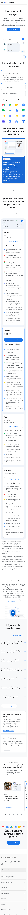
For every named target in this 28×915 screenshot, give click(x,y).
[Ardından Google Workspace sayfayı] (9, 2)
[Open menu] (2, 2)
